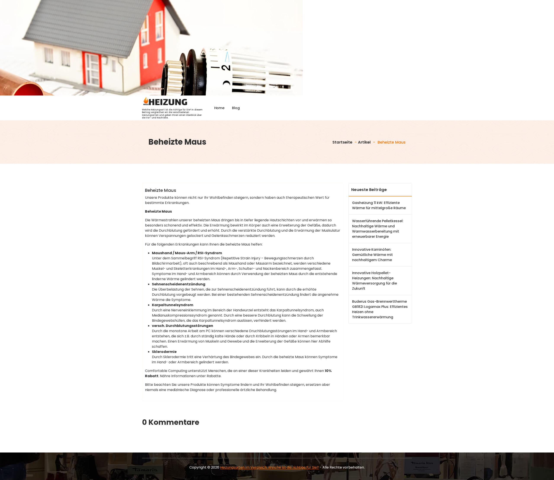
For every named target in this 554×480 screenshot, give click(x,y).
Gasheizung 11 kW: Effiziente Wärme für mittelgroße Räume (379, 205)
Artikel (364, 142)
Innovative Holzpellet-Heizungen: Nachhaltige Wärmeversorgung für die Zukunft (374, 280)
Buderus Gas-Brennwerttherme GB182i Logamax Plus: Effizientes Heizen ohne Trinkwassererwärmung (380, 309)
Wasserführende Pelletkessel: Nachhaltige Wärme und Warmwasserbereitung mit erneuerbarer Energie (377, 228)
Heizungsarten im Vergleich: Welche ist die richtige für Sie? (269, 467)
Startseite (342, 142)
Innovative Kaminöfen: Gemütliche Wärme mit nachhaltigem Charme (372, 254)
